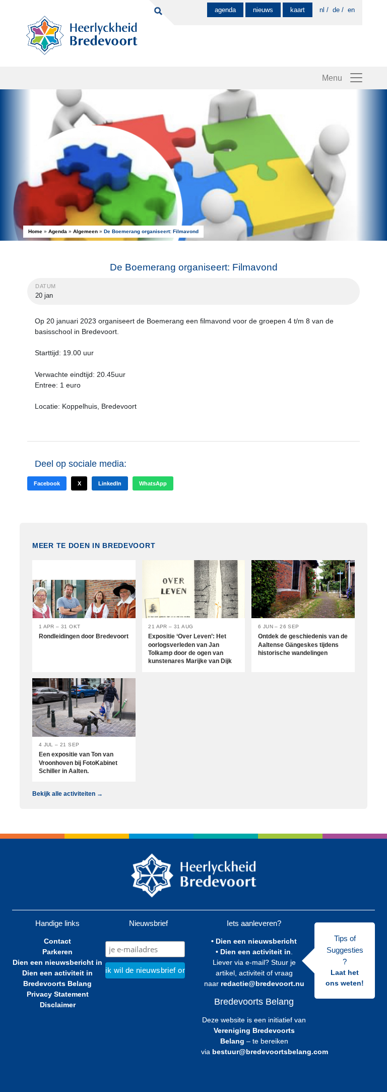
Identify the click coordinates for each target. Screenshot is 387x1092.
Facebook (47, 483)
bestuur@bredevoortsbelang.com (270, 1052)
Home (35, 231)
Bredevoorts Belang (57, 983)
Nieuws (263, 10)
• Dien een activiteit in (253, 952)
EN (351, 10)
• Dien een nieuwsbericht (254, 941)
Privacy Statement (58, 994)
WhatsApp (153, 483)
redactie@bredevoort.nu (262, 983)
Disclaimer (58, 1005)
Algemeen (85, 231)
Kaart (297, 10)
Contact (57, 941)
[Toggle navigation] (356, 78)
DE (336, 10)
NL (322, 10)
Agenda (225, 10)
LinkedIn (109, 483)
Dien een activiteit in (57, 973)
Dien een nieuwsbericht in (57, 962)
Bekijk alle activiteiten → (67, 794)
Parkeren (57, 952)
